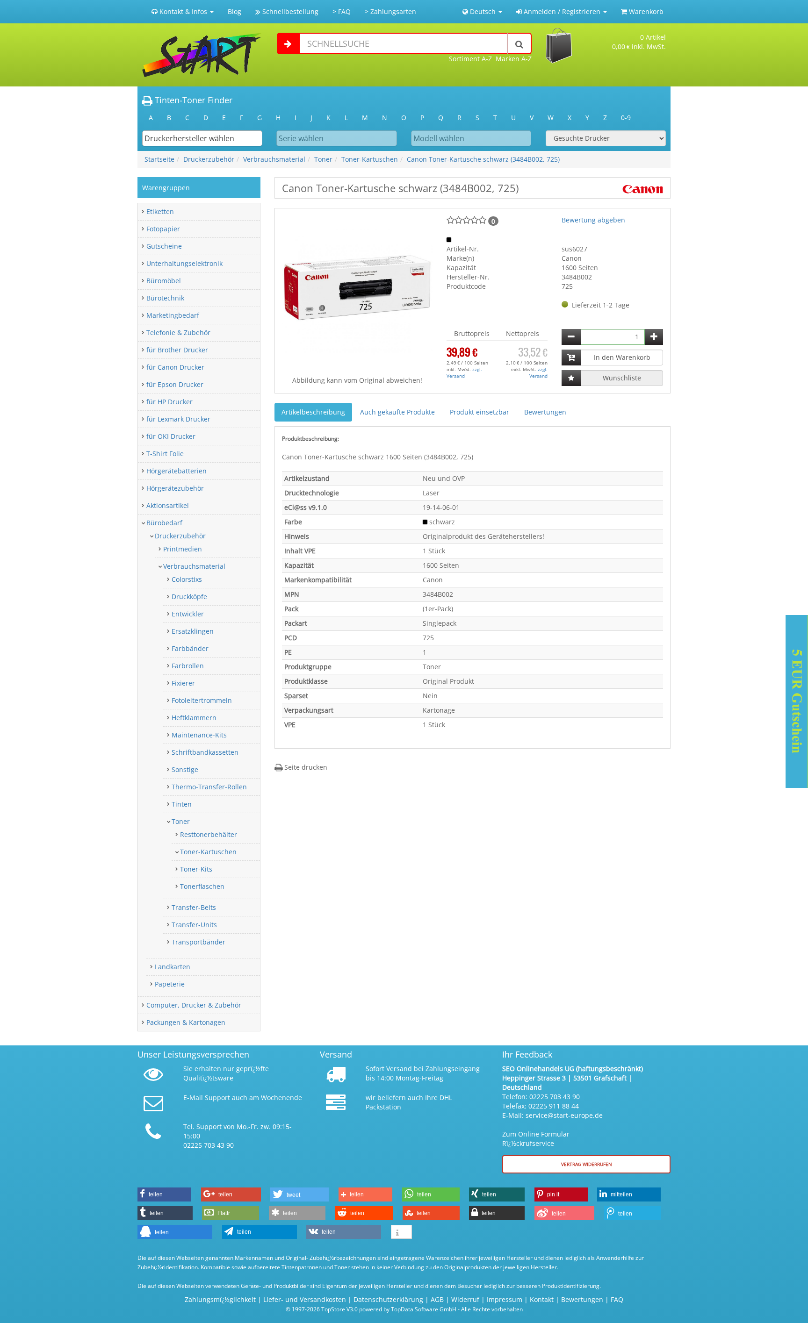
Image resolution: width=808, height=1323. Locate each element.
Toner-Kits (196, 869)
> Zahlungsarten (390, 11)
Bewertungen (545, 412)
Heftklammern (194, 717)
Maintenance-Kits (199, 734)
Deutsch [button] (483, 11)
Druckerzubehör (208, 159)
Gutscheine (164, 246)
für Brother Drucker (177, 349)
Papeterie (170, 984)
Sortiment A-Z (470, 58)
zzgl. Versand (464, 372)
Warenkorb (645, 11)
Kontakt (542, 1299)
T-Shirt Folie (165, 453)
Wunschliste (622, 377)
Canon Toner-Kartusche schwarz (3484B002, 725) (483, 159)
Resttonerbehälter (208, 834)
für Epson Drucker (174, 384)
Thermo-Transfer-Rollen (209, 786)
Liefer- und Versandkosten (304, 1299)
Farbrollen (188, 665)
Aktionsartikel (167, 505)
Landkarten (172, 966)
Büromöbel (163, 280)
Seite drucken (304, 767)
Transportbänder (198, 941)
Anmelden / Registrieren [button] (562, 11)
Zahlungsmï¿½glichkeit (220, 1299)
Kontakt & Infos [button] (183, 11)
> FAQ (341, 11)
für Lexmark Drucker (178, 419)
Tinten (182, 804)
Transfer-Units (194, 924)
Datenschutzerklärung (388, 1299)
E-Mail (193, 1097)
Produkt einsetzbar (479, 412)
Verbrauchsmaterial (274, 159)
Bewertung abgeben (593, 219)
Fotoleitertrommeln (202, 700)
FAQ (617, 1299)
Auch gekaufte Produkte (397, 412)
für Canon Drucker (175, 367)
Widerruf (465, 1299)
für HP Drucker (169, 401)
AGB (437, 1299)
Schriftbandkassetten (205, 752)
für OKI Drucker (170, 436)
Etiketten (160, 211)
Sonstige (185, 769)
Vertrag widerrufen (586, 1164)
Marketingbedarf (172, 315)
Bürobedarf (164, 522)
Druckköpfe (189, 596)
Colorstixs (187, 579)
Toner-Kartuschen (369, 159)
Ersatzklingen (193, 631)
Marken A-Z (514, 58)
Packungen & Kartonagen (185, 1022)
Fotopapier (163, 228)
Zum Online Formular (536, 1134)
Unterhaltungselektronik (184, 263)
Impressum (504, 1299)
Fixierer (183, 683)
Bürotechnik (165, 297)
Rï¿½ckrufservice (528, 1143)
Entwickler (188, 613)
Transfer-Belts (194, 907)
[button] (164, 1194)
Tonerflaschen (202, 886)
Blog (234, 11)
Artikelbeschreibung (313, 412)
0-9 (626, 117)
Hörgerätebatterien (176, 470)
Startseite (159, 159)
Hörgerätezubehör (175, 488)
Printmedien (182, 548)
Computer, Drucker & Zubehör (193, 1005)
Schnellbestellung (289, 11)
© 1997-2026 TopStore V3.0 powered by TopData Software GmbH (371, 1309)
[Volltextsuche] (519, 43)
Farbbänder (190, 648)
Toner (323, 159)
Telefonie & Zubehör (178, 332)
